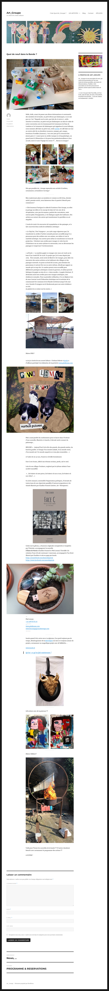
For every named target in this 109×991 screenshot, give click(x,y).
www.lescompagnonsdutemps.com (37, 628)
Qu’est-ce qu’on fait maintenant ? (38, 653)
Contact (91, 13)
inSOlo (57, 129)
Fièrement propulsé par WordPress (24, 983)
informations (10, 126)
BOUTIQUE (49, 641)
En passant (10, 123)
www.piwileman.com (66, 363)
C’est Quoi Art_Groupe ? (58, 13)
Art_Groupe (14, 12)
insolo (8, 119)
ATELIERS (99, 13)
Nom (9, 909)
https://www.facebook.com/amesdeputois (40, 560)
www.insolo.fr (30, 648)
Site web (10, 926)
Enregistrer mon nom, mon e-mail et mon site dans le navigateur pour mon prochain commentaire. (36, 935)
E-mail (9, 917)
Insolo (66, 360)
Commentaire (12, 883)
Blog (84, 13)
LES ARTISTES (73, 13)
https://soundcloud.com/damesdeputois (39, 558)
